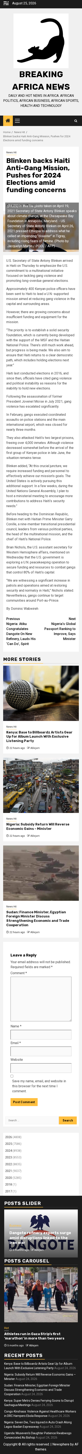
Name (16, 1026)
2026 (8, 1137)
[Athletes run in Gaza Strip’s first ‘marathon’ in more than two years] (41, 1294)
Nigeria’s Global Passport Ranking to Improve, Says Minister (60, 629)
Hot (6, 1328)
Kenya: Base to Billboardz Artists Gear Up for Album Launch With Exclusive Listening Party (39, 736)
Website (17, 1060)
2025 (8, 1144)
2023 (8, 1157)
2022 (8, 1164)
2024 (8, 1151)
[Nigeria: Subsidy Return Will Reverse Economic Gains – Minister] (41, 785)
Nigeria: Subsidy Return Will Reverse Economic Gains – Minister (37, 826)
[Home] (8, 121)
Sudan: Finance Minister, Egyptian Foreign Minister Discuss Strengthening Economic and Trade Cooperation (37, 918)
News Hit (11, 152)
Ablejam (35, 748)
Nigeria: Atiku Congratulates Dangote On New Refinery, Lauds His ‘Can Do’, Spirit (21, 631)
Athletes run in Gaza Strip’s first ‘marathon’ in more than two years (34, 1336)
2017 (8, 1191)
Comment (19, 973)
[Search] (75, 121)
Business (15, 1225)
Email (16, 1043)
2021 (8, 1171)
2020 (8, 1178)
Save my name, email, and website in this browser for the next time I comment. (39, 1086)
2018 (8, 1184)
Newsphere (60, 1444)
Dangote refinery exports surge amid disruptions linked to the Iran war (40, 1238)
